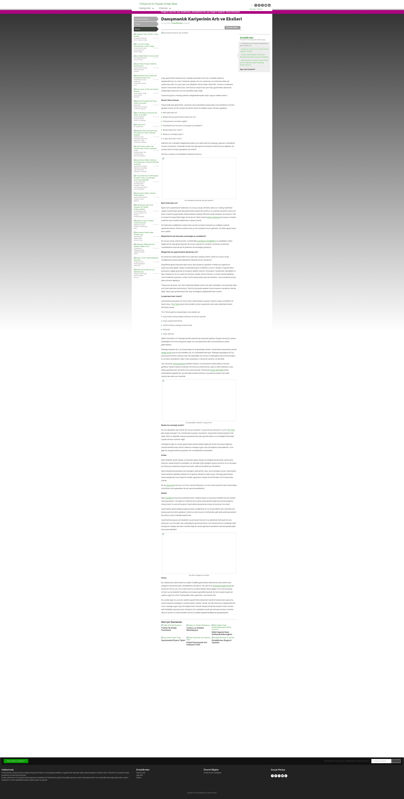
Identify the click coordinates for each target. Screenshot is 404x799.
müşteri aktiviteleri (217, 370)
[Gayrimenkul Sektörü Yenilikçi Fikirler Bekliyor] (146, 195)
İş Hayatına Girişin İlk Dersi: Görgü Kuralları (140, 39)
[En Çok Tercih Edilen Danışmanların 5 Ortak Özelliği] (146, 46)
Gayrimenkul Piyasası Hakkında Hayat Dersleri (140, 69)
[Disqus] (202, 676)
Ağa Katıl (139, 775)
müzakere (169, 498)
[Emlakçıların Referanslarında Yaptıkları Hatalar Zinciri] (146, 246)
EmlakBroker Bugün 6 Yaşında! (221, 641)
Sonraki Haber (232, 28)
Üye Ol (259, 9)
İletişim (139, 778)
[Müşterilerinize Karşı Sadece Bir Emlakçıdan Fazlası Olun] (146, 78)
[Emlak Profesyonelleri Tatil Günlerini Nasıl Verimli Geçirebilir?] (146, 148)
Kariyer (137, 24)
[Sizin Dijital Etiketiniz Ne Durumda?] (146, 56)
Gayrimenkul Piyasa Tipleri (173, 640)
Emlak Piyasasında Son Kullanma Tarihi (196, 643)
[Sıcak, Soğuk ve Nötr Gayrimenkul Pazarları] (146, 91)
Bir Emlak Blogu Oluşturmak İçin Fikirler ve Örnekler (140, 118)
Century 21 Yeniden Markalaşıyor (195, 629)
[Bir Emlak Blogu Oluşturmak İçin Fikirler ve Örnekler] (146, 115)
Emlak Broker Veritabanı (212, 773)
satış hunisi (170, 485)
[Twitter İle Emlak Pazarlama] (173, 625)
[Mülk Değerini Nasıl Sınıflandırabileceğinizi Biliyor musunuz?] (224, 627)
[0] (161, 27)
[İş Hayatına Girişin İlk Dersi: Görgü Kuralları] (146, 36)
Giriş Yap (253, 9)
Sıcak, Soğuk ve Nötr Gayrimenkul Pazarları (140, 95)
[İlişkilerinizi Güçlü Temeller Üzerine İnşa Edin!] (146, 223)
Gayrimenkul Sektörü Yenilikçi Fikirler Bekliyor (140, 199)
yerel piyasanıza (179, 364)
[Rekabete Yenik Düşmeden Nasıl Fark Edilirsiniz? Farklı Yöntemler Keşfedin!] (146, 135)
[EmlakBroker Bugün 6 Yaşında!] (224, 638)
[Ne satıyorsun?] (140, 124)
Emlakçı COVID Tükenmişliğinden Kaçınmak (139, 263)
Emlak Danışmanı (141, 19)
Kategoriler (145, 8)
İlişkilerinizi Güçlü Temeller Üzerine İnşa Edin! (141, 226)
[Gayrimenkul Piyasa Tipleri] (173, 638)
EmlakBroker (177, 23)
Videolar (163, 8)
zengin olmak (166, 353)
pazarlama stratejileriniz (206, 241)
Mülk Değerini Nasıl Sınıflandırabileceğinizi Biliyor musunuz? (222, 633)
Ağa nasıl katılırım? (247, 69)
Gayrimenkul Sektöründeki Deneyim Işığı (138, 238)
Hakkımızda (140, 773)
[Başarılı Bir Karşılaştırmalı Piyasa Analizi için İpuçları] (146, 103)
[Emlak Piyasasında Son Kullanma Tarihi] (198, 639)
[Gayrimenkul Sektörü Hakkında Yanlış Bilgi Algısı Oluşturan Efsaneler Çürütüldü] (146, 164)
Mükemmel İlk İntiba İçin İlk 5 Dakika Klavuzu (140, 275)
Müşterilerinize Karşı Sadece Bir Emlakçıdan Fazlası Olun (140, 82)
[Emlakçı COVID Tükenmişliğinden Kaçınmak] (146, 260)
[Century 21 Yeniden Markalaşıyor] (198, 625)
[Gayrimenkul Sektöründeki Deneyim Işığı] (146, 234)
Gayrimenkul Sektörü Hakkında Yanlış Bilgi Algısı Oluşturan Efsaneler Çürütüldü (140, 168)
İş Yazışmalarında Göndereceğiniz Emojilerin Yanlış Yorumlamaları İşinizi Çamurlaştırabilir (140, 185)
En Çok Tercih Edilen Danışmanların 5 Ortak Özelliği (140, 50)
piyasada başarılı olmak (222, 586)
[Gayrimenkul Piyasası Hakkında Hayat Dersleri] (146, 66)
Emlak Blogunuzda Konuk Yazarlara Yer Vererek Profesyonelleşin (140, 213)
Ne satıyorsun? (138, 126)
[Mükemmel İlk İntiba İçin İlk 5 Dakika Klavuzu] (146, 272)
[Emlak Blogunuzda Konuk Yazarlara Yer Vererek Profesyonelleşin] (146, 209)
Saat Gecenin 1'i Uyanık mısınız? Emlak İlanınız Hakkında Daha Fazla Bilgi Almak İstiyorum (254, 62)
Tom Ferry (175, 304)
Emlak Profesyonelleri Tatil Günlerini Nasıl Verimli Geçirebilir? (140, 153)
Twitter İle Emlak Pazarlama (169, 629)
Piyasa (137, 29)
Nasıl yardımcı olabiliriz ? (16, 761)
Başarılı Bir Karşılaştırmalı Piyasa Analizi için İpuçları (140, 106)
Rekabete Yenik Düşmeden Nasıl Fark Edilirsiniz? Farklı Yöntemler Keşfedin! (140, 139)
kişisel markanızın (213, 217)
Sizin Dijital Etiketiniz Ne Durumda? (140, 58)
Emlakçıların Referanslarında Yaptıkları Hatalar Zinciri (139, 251)
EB (250, 46)
